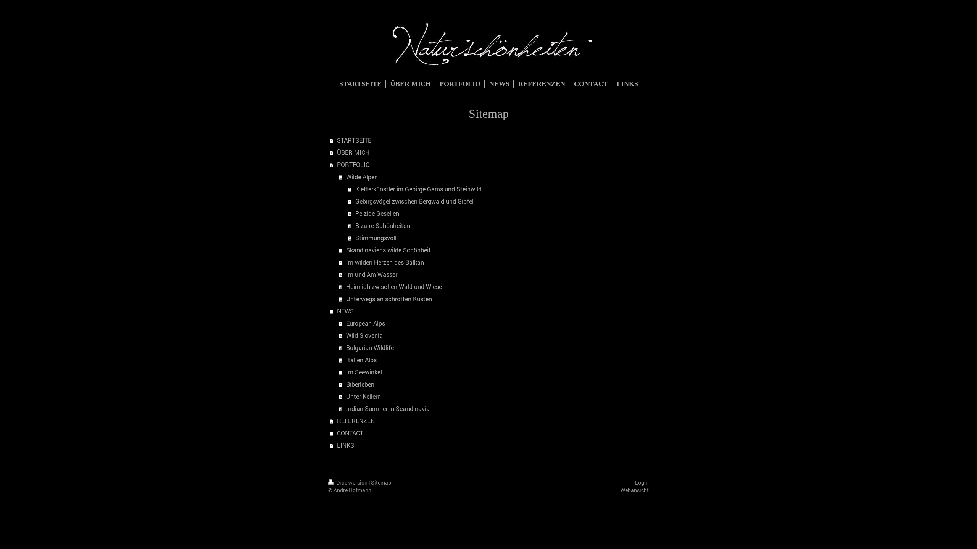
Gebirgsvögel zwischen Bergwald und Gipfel (414, 201)
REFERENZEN (356, 421)
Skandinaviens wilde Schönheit (388, 250)
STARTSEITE (354, 140)
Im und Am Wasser (371, 274)
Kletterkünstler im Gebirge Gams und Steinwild (418, 189)
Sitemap (381, 482)
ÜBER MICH (353, 152)
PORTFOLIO (353, 165)
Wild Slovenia (364, 335)
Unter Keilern (363, 396)
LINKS (345, 445)
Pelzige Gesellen (377, 213)
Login (642, 482)
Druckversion (352, 482)
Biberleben (360, 384)
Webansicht (635, 490)
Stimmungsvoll (376, 238)
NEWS (345, 311)
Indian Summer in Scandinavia (388, 409)
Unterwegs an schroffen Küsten (389, 299)
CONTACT (350, 433)
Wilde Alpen (362, 177)
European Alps (365, 323)
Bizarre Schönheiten (382, 226)
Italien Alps (361, 360)
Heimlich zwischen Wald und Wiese (394, 287)
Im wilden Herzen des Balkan (385, 262)
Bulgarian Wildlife (370, 348)
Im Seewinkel (364, 372)
